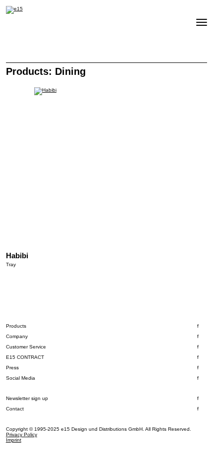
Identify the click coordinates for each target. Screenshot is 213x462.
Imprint (13, 440)
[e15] (14, 10)
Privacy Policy (21, 434)
